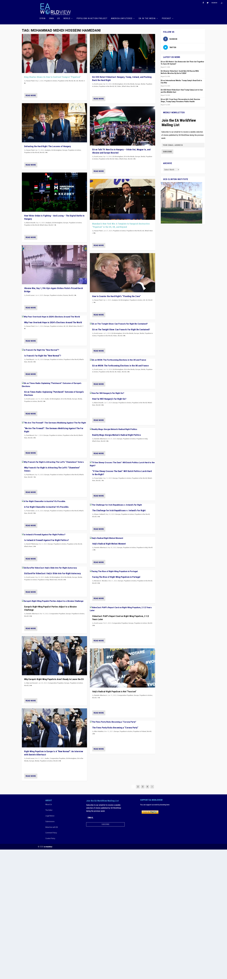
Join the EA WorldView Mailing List (179, 122)
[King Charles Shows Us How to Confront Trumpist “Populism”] (54, 53)
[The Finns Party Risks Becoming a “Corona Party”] (122, 722)
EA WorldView (48, 847)
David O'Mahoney (32, 544)
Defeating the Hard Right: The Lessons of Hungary (47, 146)
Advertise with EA (51, 827)
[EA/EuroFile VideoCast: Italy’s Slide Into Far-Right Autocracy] (54, 568)
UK (74, 81)
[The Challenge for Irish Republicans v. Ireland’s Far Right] (122, 505)
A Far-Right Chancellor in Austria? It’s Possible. (46, 507)
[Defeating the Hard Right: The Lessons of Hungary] (54, 122)
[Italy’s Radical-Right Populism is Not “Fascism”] (122, 668)
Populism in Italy (43, 580)
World (66, 19)
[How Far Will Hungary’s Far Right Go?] (122, 393)
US (58, 19)
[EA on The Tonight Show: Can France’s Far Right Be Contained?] (122, 324)
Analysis (48, 150)
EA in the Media (147, 19)
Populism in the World (65, 81)
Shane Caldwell (99, 514)
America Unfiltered (121, 19)
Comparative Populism (57, 614)
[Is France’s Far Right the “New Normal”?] (54, 350)
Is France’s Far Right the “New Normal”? (42, 355)
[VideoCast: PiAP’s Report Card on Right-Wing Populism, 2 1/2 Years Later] (122, 609)
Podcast (166, 19)
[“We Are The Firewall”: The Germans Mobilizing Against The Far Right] (54, 422)
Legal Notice (49, 816)
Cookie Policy (50, 838)
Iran (51, 19)
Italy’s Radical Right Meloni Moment (109, 543)
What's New (44, 225)
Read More (31, 95)
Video (119, 86)
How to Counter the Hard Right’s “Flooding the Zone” (116, 296)
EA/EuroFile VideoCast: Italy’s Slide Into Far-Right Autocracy (52, 573)
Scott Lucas (30, 295)
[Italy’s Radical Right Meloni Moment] (122, 538)
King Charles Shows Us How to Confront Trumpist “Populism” (52, 77)
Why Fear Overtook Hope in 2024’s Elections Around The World (53, 322)
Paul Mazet (30, 359)
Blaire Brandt (30, 223)
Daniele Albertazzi (32, 614)
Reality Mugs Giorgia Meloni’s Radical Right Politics (116, 435)
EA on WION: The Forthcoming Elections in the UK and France (120, 365)
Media (80, 399)
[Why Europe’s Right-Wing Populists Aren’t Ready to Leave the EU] (54, 655)
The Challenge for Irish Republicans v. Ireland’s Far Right (119, 510)
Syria (43, 19)
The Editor (48, 810)
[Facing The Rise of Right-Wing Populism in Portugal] (122, 571)
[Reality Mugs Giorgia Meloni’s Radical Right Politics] (122, 429)
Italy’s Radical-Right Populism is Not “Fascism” (114, 691)
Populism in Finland (139, 731)
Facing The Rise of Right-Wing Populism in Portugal (116, 577)
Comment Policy (51, 833)
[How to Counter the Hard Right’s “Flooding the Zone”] (122, 272)
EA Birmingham (56, 150)
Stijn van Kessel (31, 683)
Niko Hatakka (98, 731)
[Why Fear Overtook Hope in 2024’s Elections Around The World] (54, 316)
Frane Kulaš (30, 511)
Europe (64, 150)
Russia (65, 295)
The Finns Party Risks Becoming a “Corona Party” (115, 727)
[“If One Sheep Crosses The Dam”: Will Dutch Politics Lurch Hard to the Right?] (122, 464)
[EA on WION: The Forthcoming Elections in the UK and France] (122, 360)
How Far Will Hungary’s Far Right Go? (109, 399)
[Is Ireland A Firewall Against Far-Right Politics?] (54, 534)
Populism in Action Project (92, 19)
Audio (47, 399)
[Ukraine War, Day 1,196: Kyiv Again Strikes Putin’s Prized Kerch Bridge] (54, 264)
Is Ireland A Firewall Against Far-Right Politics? (46, 540)
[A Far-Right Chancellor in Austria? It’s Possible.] (54, 501)
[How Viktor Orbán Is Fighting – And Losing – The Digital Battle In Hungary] (54, 192)
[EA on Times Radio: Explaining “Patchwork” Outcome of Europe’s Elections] (54, 385)
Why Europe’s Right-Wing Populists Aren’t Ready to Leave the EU (54, 679)
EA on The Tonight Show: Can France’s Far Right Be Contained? (121, 329)
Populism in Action (50, 81)
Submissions (50, 821)
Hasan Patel (30, 81)
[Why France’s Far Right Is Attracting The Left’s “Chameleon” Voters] (54, 462)
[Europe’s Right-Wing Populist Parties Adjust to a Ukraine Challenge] (54, 601)
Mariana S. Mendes (100, 581)
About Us (48, 804)
